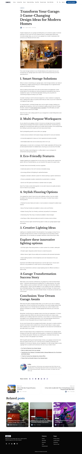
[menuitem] (14, 2)
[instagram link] (14, 444)
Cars (43, 444)
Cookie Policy (56, 440)
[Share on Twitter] (30, 379)
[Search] (57, 2)
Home (14, 2)
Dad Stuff (44, 440)
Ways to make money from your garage (30, 350)
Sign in (63, 2)
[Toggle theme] (59, 2)
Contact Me (19, 2)
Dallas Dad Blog (30, 2)
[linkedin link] (12, 444)
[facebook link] (9, 444)
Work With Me (50, 2)
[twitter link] (6, 444)
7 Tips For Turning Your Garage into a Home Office (33, 356)
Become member (71, 2)
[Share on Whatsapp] (39, 379)
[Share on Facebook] (33, 379)
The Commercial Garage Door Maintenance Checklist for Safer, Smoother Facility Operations (40, 420)
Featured (44, 442)
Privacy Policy (56, 438)
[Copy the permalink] (47, 379)
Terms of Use (56, 444)
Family (43, 438)
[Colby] (21, 27)
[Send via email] (44, 379)
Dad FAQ (37, 2)
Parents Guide (43, 2)
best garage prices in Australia (38, 107)
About (24, 2)
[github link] (17, 444)
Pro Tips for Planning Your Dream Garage (31, 348)
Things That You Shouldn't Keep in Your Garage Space (34, 358)
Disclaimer (55, 442)
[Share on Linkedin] (41, 379)
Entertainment (45, 446)
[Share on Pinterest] (36, 379)
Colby (23, 27)
